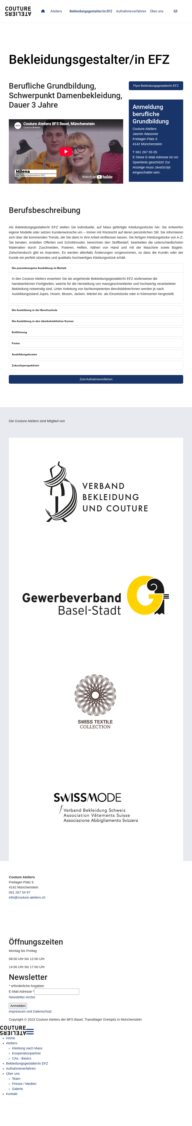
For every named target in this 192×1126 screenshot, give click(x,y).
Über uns (156, 11)
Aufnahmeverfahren (131, 11)
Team (16, 1079)
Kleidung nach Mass (27, 1048)
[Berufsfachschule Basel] (96, 866)
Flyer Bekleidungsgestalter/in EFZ (156, 85)
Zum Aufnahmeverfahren (96, 379)
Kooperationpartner (26, 1053)
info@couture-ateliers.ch (27, 897)
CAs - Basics (21, 1058)
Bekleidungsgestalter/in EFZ (91, 11)
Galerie (17, 1089)
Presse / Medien (24, 1084)
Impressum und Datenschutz (30, 1011)
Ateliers (56, 11)
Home (10, 1038)
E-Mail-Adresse (21, 991)
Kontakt (11, 1094)
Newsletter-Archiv (22, 997)
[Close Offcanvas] (28, 1030)
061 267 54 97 (19, 892)
